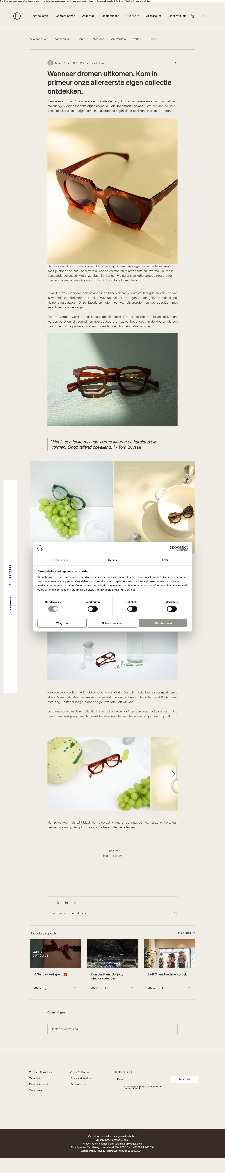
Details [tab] (112, 559)
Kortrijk (137, 39)
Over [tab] (165, 559)
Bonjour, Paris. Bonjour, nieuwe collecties (107, 976)
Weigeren (62, 622)
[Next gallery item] (191, 507)
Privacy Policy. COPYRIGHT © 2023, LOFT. (120, 1150)
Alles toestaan (163, 622)
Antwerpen (97, 39)
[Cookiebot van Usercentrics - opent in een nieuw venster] (172, 548)
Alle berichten (38, 39)
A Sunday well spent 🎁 (50, 974)
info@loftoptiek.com (116, 1139)
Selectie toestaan (112, 622)
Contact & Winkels (41, 1072)
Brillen (153, 39)
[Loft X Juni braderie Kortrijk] (169, 953)
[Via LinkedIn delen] (66, 902)
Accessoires (78, 1084)
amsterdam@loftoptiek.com (126, 1143)
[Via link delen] (75, 902)
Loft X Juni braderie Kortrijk (167, 974)
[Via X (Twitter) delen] (57, 902)
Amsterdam (118, 39)
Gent (80, 39)
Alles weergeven (186, 932)
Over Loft (35, 1078)
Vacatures (35, 1090)
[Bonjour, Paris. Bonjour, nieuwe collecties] (112, 953)
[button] (193, 16)
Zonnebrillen (62, 39)
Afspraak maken (81, 1078)
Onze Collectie (79, 1072)
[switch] (93, 609)
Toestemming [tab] (59, 559)
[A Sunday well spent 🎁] (55, 953)
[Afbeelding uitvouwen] (71, 507)
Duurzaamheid (38, 1084)
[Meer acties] (175, 63)
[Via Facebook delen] (49, 902)
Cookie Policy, (89, 1150)
